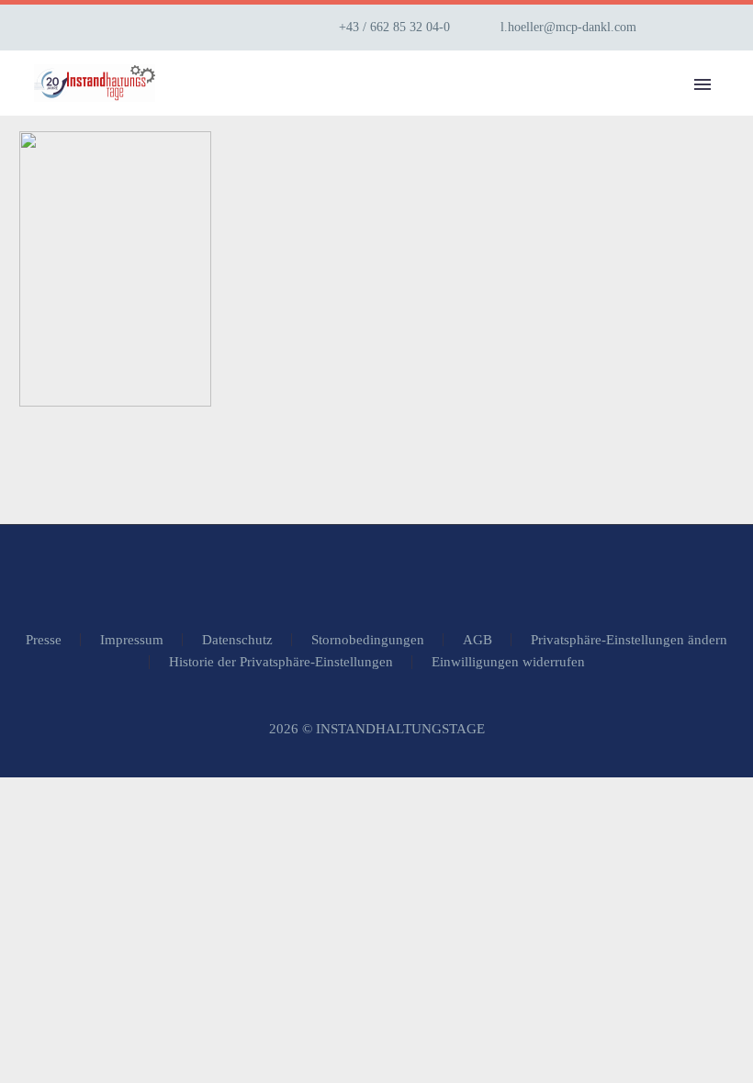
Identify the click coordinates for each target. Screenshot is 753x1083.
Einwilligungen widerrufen (508, 662)
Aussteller (425, 109)
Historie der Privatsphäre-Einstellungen (281, 662)
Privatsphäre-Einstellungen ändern (629, 640)
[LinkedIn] (710, 27)
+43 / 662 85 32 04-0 (394, 27)
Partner (694, 109)
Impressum (131, 640)
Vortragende (566, 109)
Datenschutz (237, 640)
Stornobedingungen (367, 640)
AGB (477, 640)
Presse (44, 640)
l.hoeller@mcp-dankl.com (568, 27)
